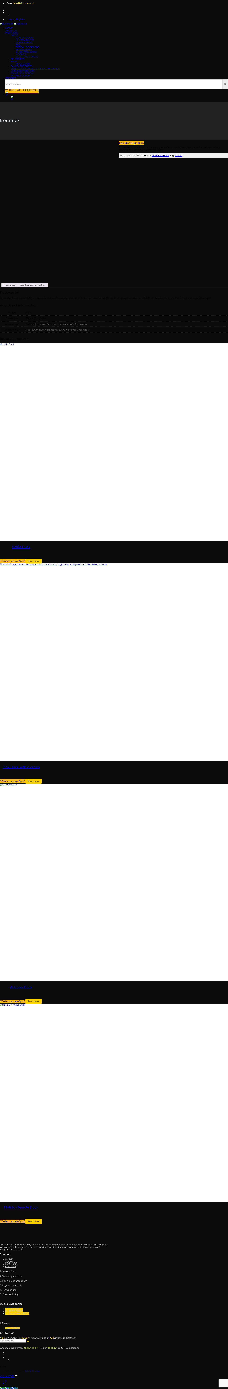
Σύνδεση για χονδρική (131, 143)
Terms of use (9, 1290)
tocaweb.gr (31, 1348)
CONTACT (10, 78)
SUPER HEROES (24, 42)
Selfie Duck (21, 547)
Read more (33, 561)
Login (11, 19)
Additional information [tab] (33, 285)
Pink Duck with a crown (21, 767)
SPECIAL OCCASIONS (27, 47)
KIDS (18, 45)
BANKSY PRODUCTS (21, 66)
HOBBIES (21, 54)
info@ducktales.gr (38, 1338)
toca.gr (52, 1348)
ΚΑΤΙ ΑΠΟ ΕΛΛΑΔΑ (20, 76)
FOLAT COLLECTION (22, 73)
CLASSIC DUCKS (25, 38)
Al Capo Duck (21, 987)
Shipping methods (12, 1276)
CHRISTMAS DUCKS (26, 52)
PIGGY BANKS (23, 64)
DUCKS (14, 35)
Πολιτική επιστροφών (14, 1281)
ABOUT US (11, 31)
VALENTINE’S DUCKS (27, 57)
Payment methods (12, 1285)
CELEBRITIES (17, 59)
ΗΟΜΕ (9, 28)
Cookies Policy (10, 1294)
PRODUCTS (11, 33)
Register (20, 19)
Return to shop (32, 1371)
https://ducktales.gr (65, 1338)
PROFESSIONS (24, 50)
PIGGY (14, 61)
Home (8, 131)
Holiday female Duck (21, 1207)
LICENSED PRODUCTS (23, 71)
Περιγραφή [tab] (10, 285)
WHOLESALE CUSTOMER (22, 90)
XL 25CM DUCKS (25, 40)
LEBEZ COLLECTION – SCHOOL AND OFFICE (35, 69)
